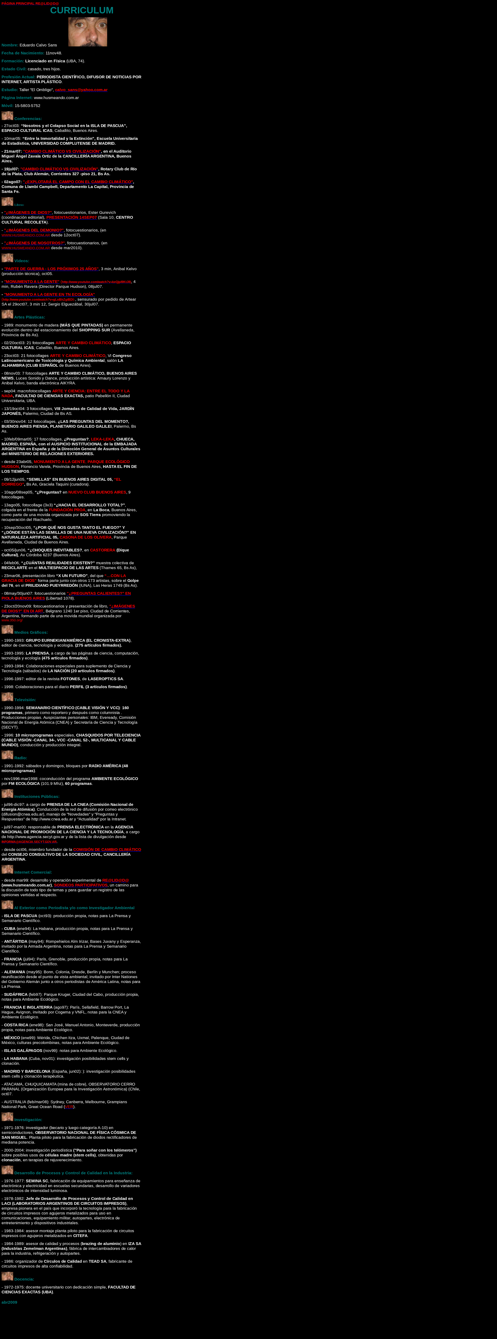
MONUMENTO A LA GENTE (59, 461)
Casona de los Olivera (86, 537)
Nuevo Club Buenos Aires (97, 492)
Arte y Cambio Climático (83, 342)
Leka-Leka (102, 439)
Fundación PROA (67, 510)
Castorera (102, 550)
